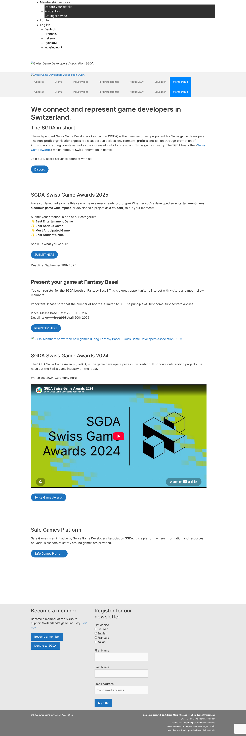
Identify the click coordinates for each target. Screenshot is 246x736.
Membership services (55, 2)
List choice (102, 625)
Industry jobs (80, 81)
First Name (102, 650)
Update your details (58, 7)
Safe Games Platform (49, 553)
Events (59, 81)
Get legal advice (56, 16)
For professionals (109, 81)
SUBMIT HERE (44, 254)
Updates (39, 81)
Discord (39, 169)
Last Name (102, 667)
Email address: (104, 684)
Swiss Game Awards (48, 497)
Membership (180, 81)
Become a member (47, 636)
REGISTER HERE (46, 328)
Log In (44, 20)
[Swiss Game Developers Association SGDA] (58, 75)
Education (160, 81)
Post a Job (52, 11)
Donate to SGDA (45, 645)
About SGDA (137, 81)
